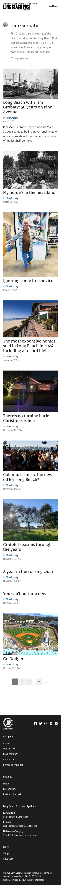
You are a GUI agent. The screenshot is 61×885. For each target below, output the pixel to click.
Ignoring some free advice (28, 280)
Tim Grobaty (12, 117)
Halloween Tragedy (20, 833)
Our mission (9, 748)
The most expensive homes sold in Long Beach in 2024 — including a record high (30, 346)
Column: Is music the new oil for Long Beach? (28, 477)
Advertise (8, 859)
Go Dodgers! (15, 658)
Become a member (13, 765)
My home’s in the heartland (29, 192)
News (6, 783)
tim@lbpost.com (21, 58)
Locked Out (15, 815)
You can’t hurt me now (24, 593)
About (6, 743)
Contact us (8, 759)
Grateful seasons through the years (27, 547)
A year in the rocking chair (28, 571)
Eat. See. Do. (9, 789)
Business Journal (12, 794)
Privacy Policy (10, 754)
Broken (20, 824)
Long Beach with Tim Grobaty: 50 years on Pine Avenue (27, 107)
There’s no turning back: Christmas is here (26, 418)
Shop (6, 853)
